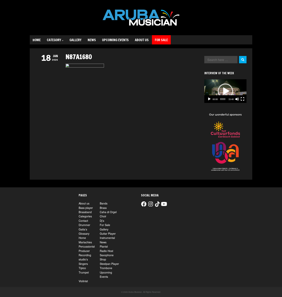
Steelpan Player (109, 264)
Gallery (75, 39)
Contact (83, 221)
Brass (103, 208)
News (92, 39)
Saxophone (107, 255)
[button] (225, 91)
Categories (85, 216)
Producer (84, 251)
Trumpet (84, 272)
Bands (103, 203)
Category (54, 39)
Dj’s (102, 221)
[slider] (222, 99)
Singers (83, 264)
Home (37, 39)
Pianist (104, 246)
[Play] (209, 99)
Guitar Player (108, 233)
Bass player (86, 208)
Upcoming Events (115, 39)
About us (142, 39)
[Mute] (237, 99)
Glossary (84, 233)
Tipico (82, 268)
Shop (103, 259)
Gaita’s (83, 229)
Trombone (106, 268)
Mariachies (85, 242)
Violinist (83, 281)
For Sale (161, 39)
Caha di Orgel (108, 212)
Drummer (84, 225)
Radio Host (106, 251)
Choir (103, 216)
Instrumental (107, 238)
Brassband (85, 212)
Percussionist (87, 246)
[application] (225, 91)
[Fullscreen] (242, 99)
